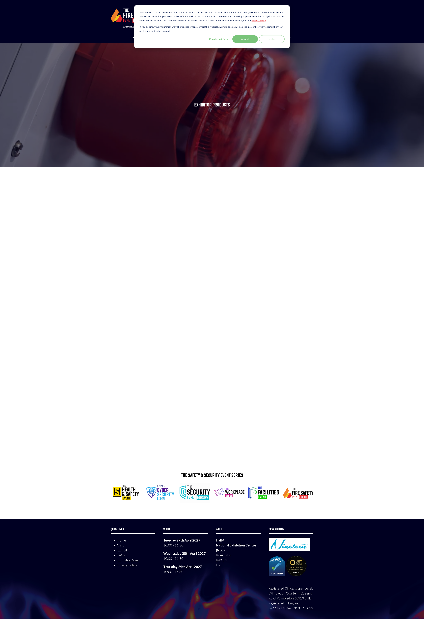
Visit (120, 545)
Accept (245, 39)
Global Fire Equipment (124, 188)
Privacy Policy (127, 565)
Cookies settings (218, 39)
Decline (272, 39)
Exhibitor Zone (127, 560)
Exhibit (122, 550)
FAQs (121, 555)
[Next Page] (216, 452)
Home (121, 540)
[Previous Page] (208, 452)
